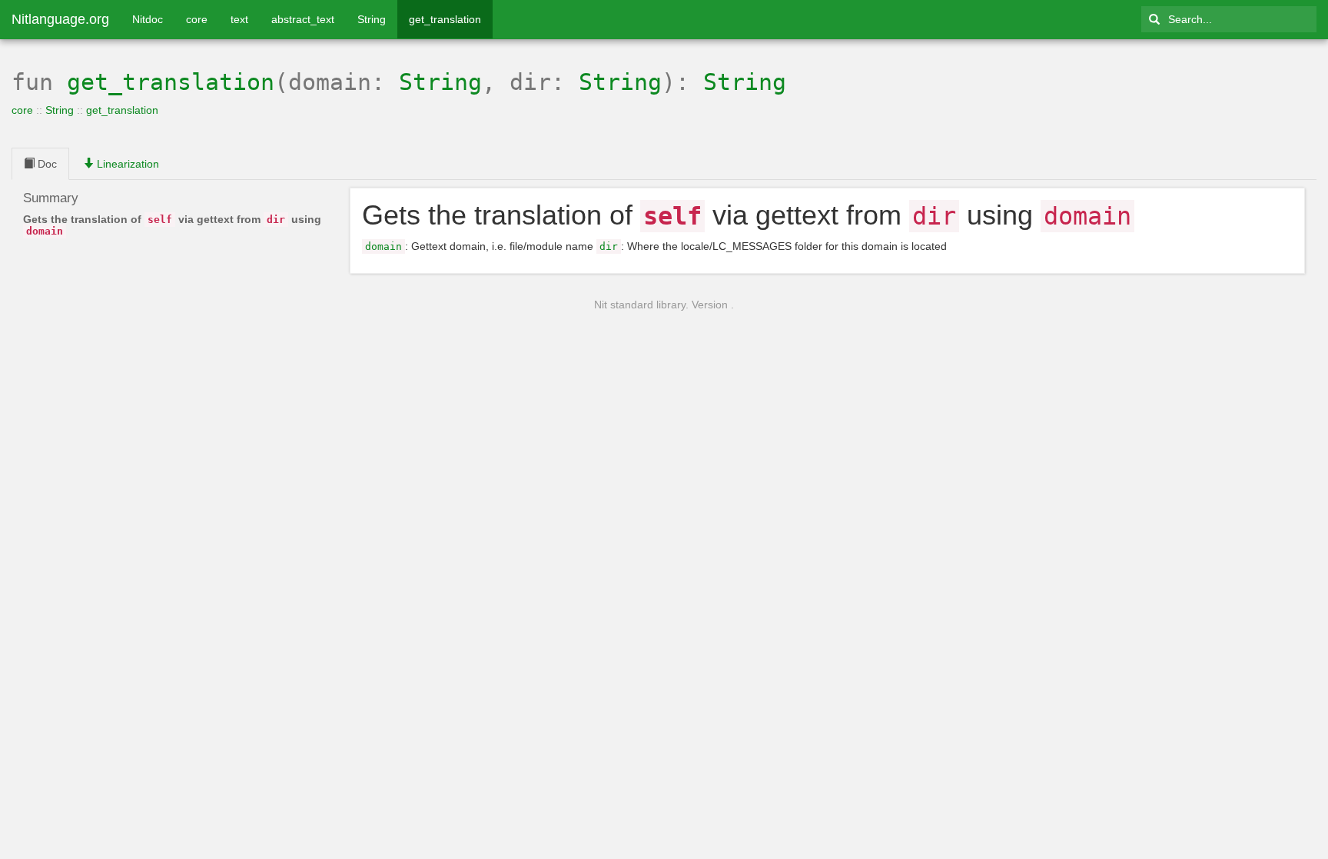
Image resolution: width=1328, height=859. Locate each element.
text (239, 19)
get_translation (445, 19)
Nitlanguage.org (60, 19)
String (371, 19)
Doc (46, 164)
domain (383, 246)
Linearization (126, 164)
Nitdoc (147, 19)
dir (608, 246)
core (197, 19)
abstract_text (302, 19)
